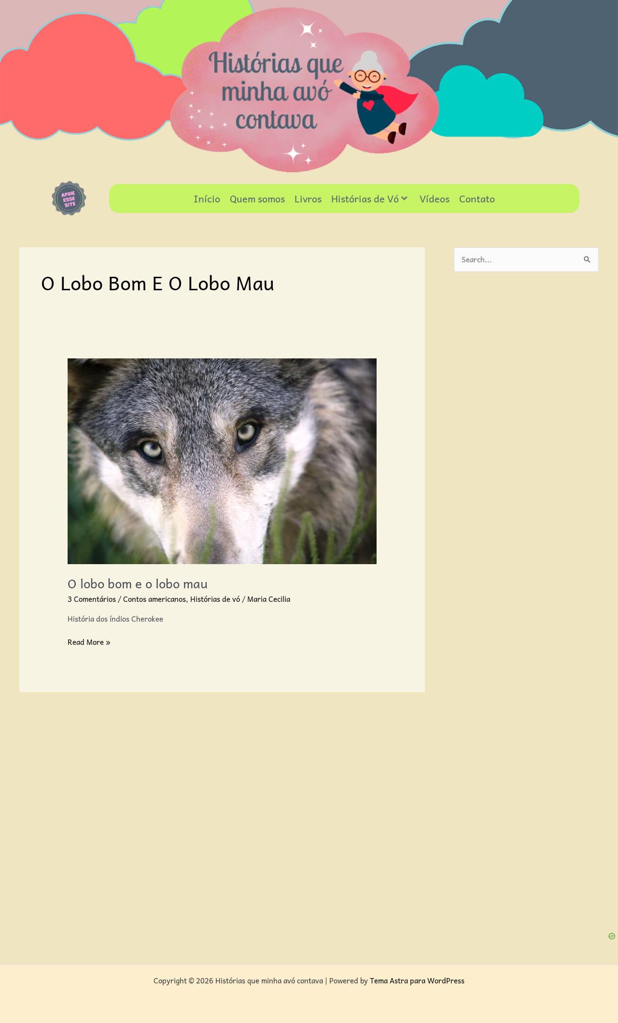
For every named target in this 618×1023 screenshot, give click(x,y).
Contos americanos (154, 599)
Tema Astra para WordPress (417, 980)
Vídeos (434, 198)
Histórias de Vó (365, 198)
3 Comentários (92, 599)
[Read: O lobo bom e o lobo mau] (222, 460)
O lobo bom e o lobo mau (138, 583)
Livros (308, 198)
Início (207, 198)
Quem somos (257, 198)
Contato (477, 198)
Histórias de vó (215, 599)
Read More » (89, 642)
